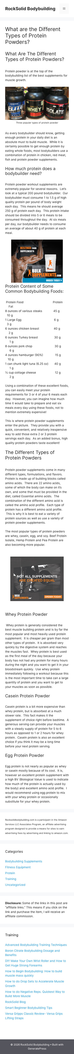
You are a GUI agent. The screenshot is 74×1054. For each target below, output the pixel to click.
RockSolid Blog (15, 1002)
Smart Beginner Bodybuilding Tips (28, 1008)
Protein (10, 873)
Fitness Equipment (18, 867)
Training (10, 879)
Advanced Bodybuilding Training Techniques (36, 945)
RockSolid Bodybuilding (30, 8)
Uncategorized (15, 885)
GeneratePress (37, 1048)
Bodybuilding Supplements (23, 861)
